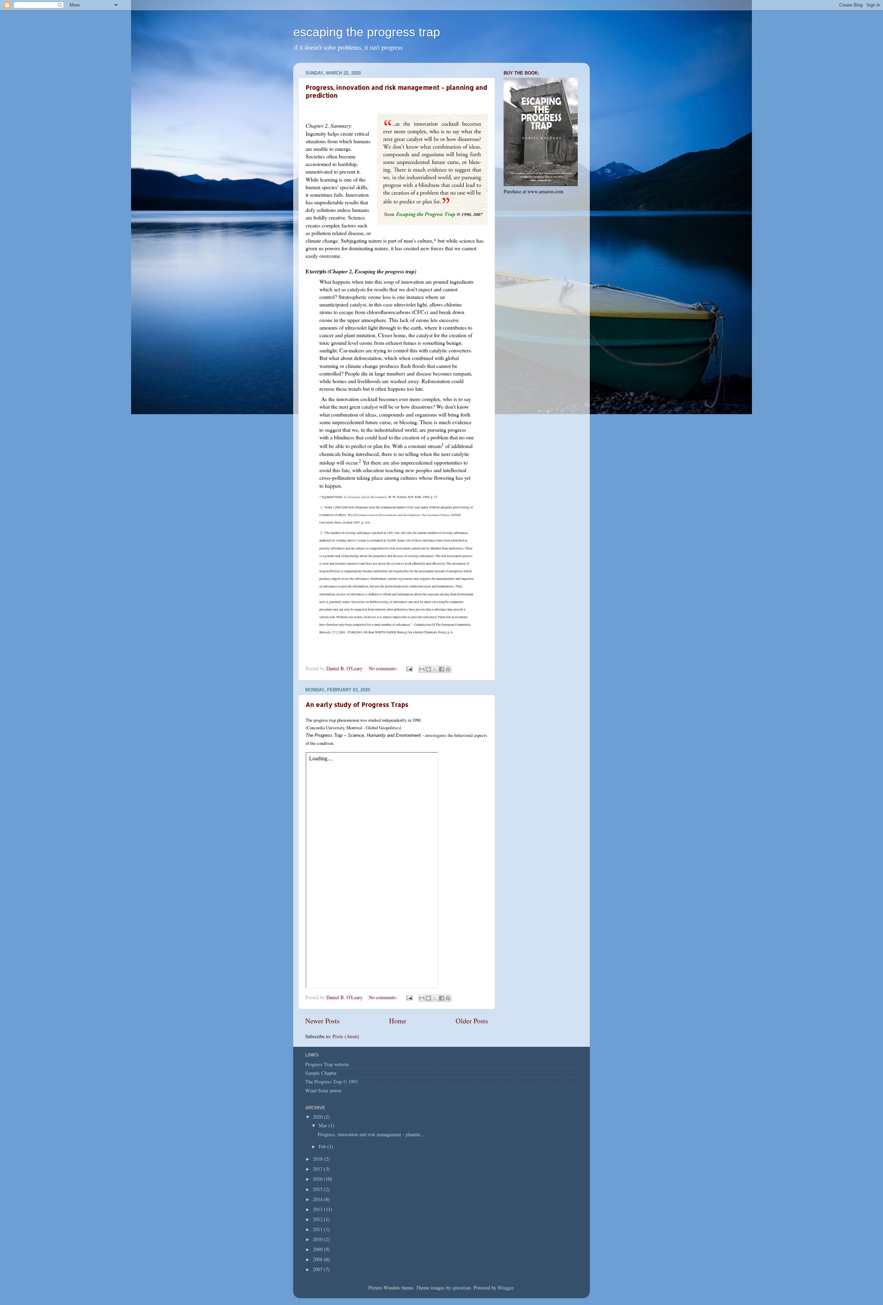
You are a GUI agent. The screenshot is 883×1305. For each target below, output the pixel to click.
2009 (318, 1249)
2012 (318, 1219)
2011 (318, 1229)
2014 (318, 1199)
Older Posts (472, 1020)
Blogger (505, 1287)
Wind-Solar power (323, 1090)
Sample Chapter (321, 1073)
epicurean (461, 1287)
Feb (323, 1146)
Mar (323, 1125)
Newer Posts (322, 1020)
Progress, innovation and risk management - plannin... (371, 1134)
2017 (318, 1169)
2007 (318, 1269)
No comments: (384, 668)
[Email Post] (409, 668)
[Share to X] (434, 669)
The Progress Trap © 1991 (331, 1081)
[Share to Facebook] (441, 669)
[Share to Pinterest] (448, 669)
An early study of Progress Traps (357, 704)
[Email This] (421, 669)
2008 (318, 1259)
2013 (318, 1209)
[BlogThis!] (428, 669)
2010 (318, 1239)
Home (397, 1020)
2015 (318, 1189)
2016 (318, 1179)
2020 (318, 1116)
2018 (318, 1159)
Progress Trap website (327, 1064)
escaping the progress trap (366, 32)
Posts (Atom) (346, 1036)
